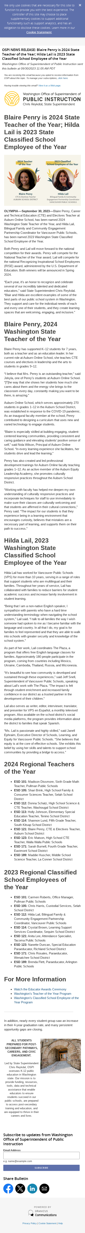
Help (60, 1223)
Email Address (12, 1150)
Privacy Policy (29, 1223)
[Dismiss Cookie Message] (80, 4)
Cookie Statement (39, 32)
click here (63, 78)
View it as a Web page (49, 85)
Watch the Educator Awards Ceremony (40, 989)
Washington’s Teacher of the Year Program (42, 993)
